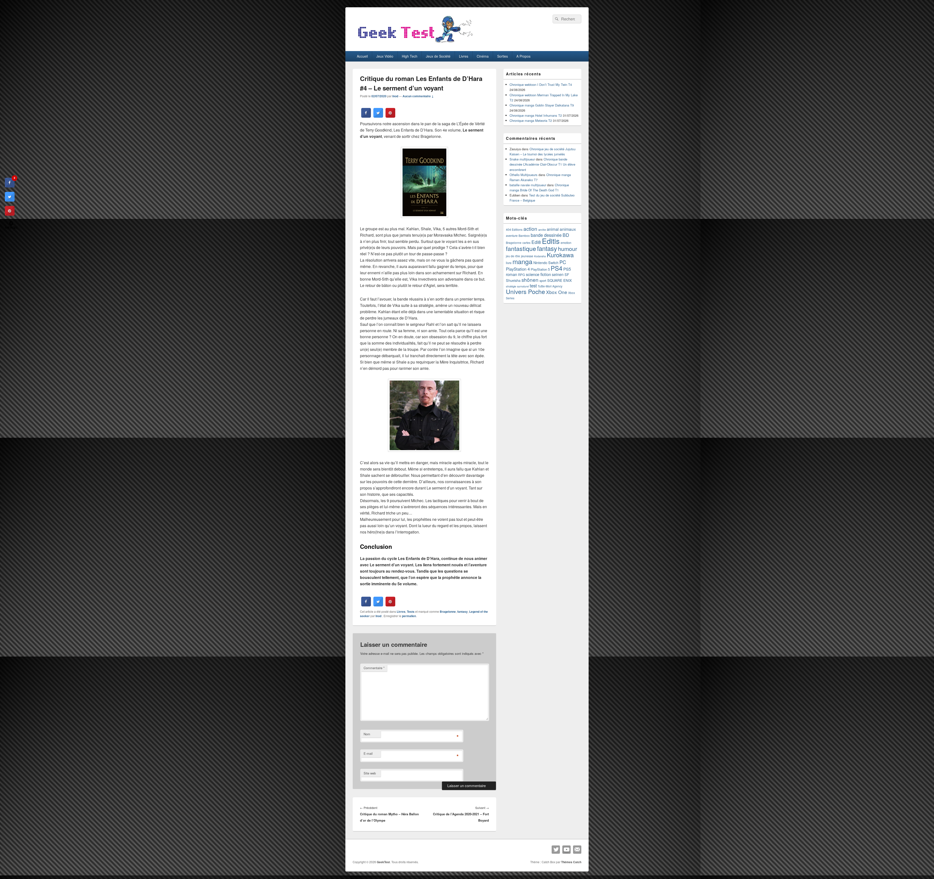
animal (553, 229)
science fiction (538, 274)
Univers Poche (525, 291)
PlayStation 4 (518, 269)
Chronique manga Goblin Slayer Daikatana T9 (542, 105)
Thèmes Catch (571, 862)
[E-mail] (577, 849)
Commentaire (374, 668)
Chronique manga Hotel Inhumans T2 (536, 115)
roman (511, 274)
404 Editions (514, 229)
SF (567, 274)
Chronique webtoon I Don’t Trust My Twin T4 (541, 84)
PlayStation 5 (540, 269)
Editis (551, 241)
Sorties (502, 56)
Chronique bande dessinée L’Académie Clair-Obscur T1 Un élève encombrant (542, 164)
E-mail (368, 753)
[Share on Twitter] (378, 116)
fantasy (462, 611)
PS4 (556, 268)
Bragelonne (448, 611)
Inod (395, 96)
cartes (526, 243)
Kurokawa (560, 254)
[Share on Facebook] (366, 116)
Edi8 (536, 242)
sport (542, 280)
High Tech (409, 56)
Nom (367, 734)
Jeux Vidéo (384, 56)
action (530, 228)
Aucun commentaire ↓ (418, 96)
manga (522, 261)
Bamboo (524, 235)
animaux (568, 229)
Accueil (362, 56)
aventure (512, 235)
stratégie (511, 286)
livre (509, 263)
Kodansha (540, 256)
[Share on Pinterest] (390, 116)
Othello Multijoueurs (524, 174)
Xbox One (556, 292)
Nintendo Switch (545, 262)
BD (566, 234)
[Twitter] (556, 849)
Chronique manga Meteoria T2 (531, 120)
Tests (410, 611)
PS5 (567, 269)
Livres (463, 56)
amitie (542, 229)
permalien (409, 616)
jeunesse (527, 256)
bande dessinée (546, 235)
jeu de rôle (513, 256)
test (533, 285)
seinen (558, 274)
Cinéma (483, 56)
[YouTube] (566, 849)
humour (567, 248)
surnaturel (523, 286)
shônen (530, 279)
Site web (370, 773)
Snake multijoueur (522, 159)
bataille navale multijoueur (528, 185)
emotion (566, 242)
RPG (521, 274)
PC (562, 262)
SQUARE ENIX (559, 280)
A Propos (523, 56)
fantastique (521, 248)
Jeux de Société (438, 56)
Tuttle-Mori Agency (550, 286)
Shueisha (513, 280)
